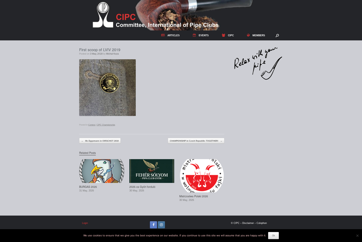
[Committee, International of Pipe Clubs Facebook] (153, 224)
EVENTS (204, 35)
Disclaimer (248, 223)
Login (85, 223)
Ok (273, 235)
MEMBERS (258, 35)
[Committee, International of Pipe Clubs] (181, 15)
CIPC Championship (106, 125)
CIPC (231, 35)
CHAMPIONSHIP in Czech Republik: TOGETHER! (196, 141)
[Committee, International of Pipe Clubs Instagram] (161, 224)
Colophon (262, 223)
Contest (91, 125)
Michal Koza (112, 53)
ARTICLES (173, 35)
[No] (357, 235)
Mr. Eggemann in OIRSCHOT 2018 (100, 141)
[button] (277, 35)
